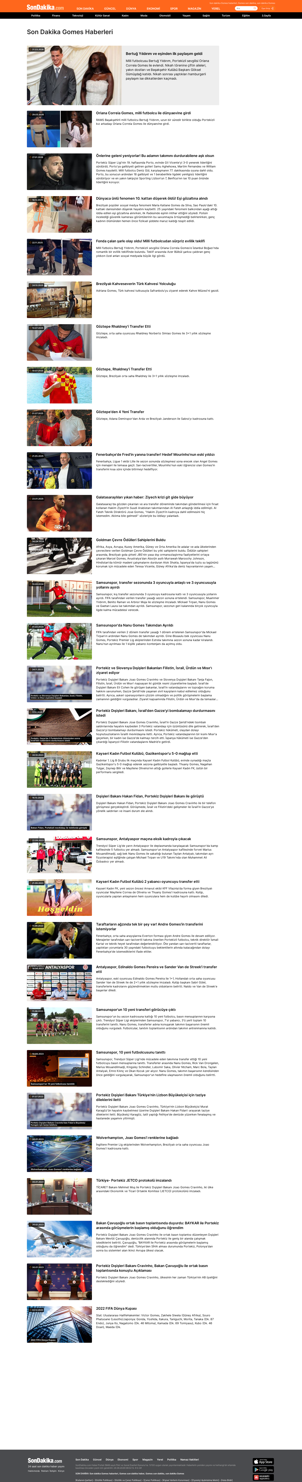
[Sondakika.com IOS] (263, 1461)
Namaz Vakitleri (189, 1459)
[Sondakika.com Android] (263, 1469)
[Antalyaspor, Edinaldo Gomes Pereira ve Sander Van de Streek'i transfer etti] (59, 983)
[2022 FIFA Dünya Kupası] (59, 1324)
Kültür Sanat (102, 15)
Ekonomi (123, 1459)
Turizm (226, 15)
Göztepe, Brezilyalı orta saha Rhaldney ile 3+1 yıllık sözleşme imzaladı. (143, 376)
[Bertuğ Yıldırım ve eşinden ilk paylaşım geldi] (74, 75)
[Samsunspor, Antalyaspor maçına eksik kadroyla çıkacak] (59, 855)
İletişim (53, 1471)
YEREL (215, 8)
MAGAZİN (194, 8)
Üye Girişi (265, 8)
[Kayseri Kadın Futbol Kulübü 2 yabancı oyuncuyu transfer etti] (59, 897)
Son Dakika (82, 1459)
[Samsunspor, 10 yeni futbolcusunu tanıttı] (59, 1068)
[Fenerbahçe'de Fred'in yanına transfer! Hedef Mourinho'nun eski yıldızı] (59, 470)
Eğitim (246, 15)
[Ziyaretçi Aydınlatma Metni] (205, 1480)
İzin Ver (180, 26)
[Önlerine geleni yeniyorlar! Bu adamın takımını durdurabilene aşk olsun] (59, 172)
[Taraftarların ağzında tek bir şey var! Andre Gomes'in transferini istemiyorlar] (59, 940)
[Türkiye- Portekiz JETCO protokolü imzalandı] (59, 1196)
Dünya (109, 1459)
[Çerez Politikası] (151, 1480)
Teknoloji (77, 15)
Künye (61, 1471)
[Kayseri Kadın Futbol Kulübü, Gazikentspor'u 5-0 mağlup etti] (59, 769)
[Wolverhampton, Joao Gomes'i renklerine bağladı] (59, 1154)
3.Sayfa (266, 15)
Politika (35, 15)
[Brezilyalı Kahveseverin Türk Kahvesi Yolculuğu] (59, 300)
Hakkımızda (34, 1471)
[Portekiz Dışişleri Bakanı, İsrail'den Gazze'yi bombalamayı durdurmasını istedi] (59, 726)
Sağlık (206, 15)
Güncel (97, 1459)
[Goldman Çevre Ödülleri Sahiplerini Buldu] (59, 556)
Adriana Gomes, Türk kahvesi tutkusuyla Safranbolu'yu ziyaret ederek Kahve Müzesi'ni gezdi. (157, 290)
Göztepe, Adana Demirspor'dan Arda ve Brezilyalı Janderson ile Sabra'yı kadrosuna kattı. (155, 418)
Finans (56, 15)
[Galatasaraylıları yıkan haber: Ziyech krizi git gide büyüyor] (59, 513)
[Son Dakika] (45, 7)
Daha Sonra (159, 26)
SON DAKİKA (85, 8)
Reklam (45, 1471)
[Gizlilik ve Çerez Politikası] (127, 1480)
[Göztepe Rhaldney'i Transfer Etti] (59, 342)
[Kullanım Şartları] (84, 1480)
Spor (135, 1459)
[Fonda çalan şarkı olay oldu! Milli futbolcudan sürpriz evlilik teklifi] (59, 257)
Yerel (160, 1459)
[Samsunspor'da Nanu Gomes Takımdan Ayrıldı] (59, 641)
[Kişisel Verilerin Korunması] (175, 1480)
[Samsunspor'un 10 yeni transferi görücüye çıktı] (59, 1025)
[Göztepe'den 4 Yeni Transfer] (59, 428)
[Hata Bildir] (227, 1480)
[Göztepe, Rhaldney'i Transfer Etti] (59, 385)
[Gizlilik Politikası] (103, 1480)
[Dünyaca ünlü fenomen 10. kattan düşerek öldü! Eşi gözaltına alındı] (59, 214)
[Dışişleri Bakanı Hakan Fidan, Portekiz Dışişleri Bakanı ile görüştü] (59, 812)
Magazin (147, 1459)
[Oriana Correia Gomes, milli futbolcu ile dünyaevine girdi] (59, 129)
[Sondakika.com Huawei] (263, 1477)
